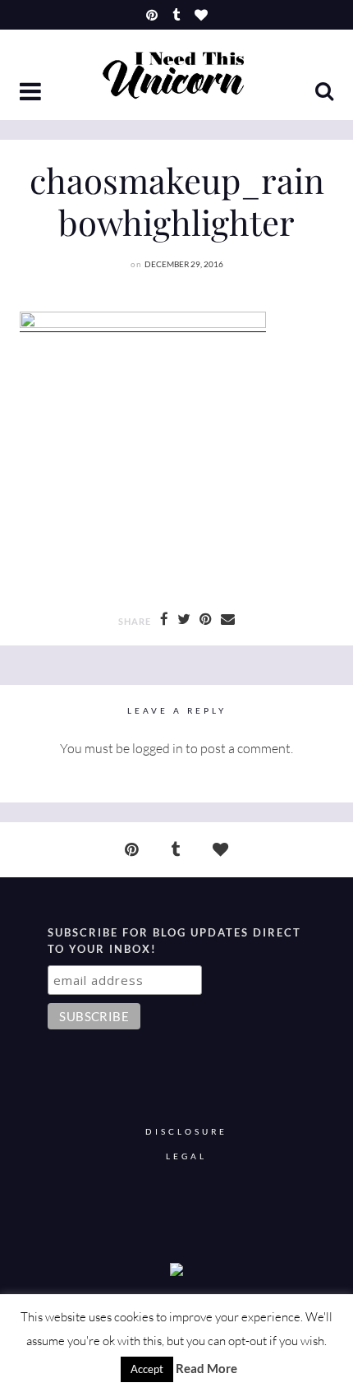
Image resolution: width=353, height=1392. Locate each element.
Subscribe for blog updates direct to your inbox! (174, 940)
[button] (32, 93)
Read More (206, 1368)
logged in (157, 748)
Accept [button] (147, 1369)
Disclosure (186, 1131)
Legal (186, 1156)
